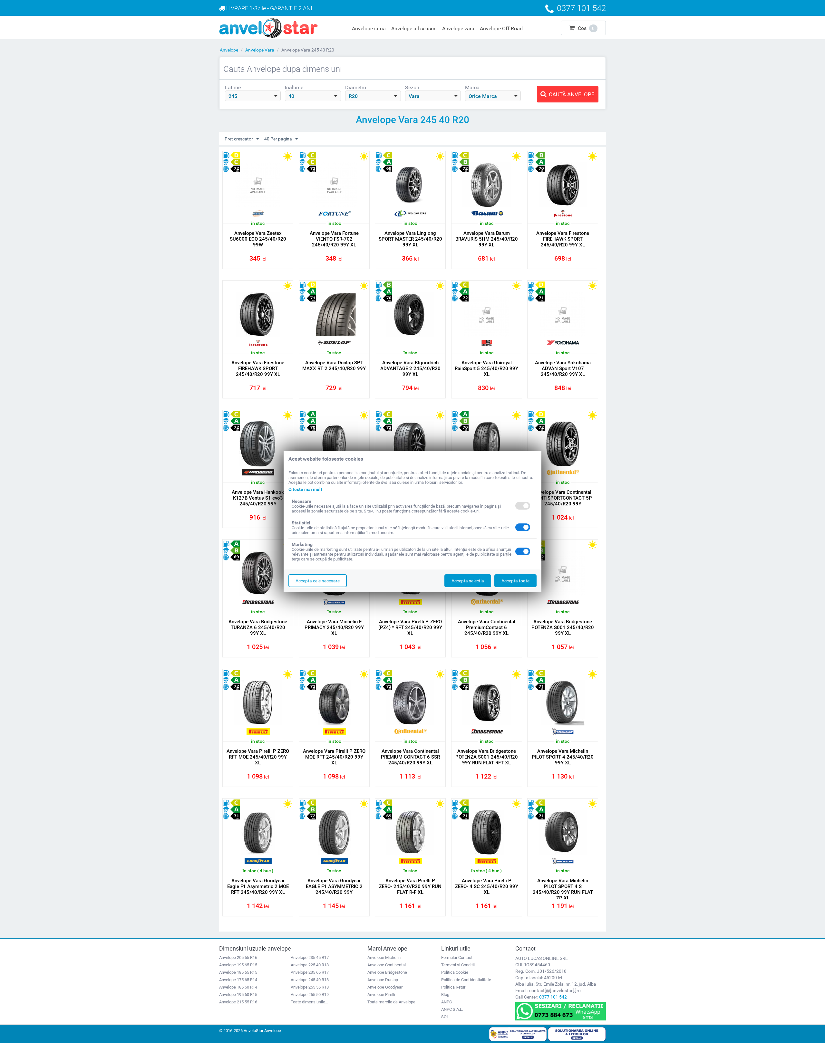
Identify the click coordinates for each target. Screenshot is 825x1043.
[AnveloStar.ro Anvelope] (268, 27)
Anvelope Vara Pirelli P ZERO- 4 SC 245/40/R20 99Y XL (486, 886)
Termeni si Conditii (458, 964)
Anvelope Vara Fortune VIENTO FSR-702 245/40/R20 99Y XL (334, 239)
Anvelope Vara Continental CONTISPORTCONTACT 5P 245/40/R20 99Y (562, 498)
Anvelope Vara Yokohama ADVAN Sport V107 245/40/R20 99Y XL (563, 368)
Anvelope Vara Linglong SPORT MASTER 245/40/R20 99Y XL (410, 239)
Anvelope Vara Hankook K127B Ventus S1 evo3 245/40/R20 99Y (258, 498)
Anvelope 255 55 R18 (310, 987)
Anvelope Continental (386, 964)
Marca (472, 87)
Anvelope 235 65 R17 (310, 972)
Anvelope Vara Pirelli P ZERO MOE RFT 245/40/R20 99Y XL (334, 757)
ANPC (446, 1002)
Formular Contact (456, 957)
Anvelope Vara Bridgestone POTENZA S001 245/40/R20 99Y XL (562, 627)
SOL (445, 1016)
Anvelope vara (458, 28)
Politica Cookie (454, 972)
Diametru (355, 87)
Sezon (412, 87)
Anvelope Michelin (384, 957)
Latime (233, 87)
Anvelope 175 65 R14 (238, 979)
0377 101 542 (553, 997)
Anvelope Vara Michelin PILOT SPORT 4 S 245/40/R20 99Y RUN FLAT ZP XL (563, 889)
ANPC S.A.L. (452, 1009)
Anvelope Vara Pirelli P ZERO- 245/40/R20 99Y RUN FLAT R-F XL (410, 886)
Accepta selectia (467, 580)
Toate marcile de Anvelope (391, 1002)
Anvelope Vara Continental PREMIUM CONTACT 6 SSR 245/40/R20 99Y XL (410, 757)
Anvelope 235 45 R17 (310, 957)
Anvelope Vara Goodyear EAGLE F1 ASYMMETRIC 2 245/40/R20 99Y (334, 886)
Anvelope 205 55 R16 (238, 957)
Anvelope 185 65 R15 (238, 972)
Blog (445, 994)
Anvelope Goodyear (385, 987)
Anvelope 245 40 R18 (310, 979)
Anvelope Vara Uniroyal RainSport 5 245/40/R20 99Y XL (486, 368)
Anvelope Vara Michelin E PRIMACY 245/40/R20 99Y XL (334, 627)
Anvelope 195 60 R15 (238, 994)
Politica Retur (453, 987)
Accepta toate (515, 580)
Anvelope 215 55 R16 (238, 1002)
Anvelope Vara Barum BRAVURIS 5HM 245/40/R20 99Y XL (486, 239)
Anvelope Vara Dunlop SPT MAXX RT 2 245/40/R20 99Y (334, 365)
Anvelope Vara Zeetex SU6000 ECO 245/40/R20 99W (258, 239)
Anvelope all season (414, 28)
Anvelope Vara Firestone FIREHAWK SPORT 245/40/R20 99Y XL (562, 239)
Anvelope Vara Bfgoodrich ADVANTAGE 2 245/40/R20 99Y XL (410, 368)
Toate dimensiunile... (309, 1002)
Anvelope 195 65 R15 (238, 964)
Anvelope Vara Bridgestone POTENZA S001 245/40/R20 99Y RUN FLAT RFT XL (486, 757)
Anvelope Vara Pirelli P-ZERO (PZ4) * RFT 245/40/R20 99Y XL (410, 627)
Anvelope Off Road (501, 28)
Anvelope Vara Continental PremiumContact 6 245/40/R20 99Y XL (486, 627)
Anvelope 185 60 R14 (238, 987)
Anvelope (229, 50)
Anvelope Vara (259, 50)
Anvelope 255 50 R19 (310, 994)
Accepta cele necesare (318, 580)
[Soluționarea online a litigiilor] (577, 1033)
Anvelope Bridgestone (387, 972)
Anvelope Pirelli (381, 994)
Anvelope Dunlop (382, 979)
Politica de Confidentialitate (466, 979)
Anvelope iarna (369, 28)
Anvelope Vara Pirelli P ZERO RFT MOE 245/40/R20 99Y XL (258, 757)
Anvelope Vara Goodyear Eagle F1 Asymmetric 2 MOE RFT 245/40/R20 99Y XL (258, 886)
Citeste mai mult (305, 489)
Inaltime (294, 87)
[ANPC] (518, 1033)
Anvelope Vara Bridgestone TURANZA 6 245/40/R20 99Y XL (257, 627)
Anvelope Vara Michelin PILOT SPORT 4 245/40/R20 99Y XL (563, 757)
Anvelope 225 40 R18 (310, 964)
